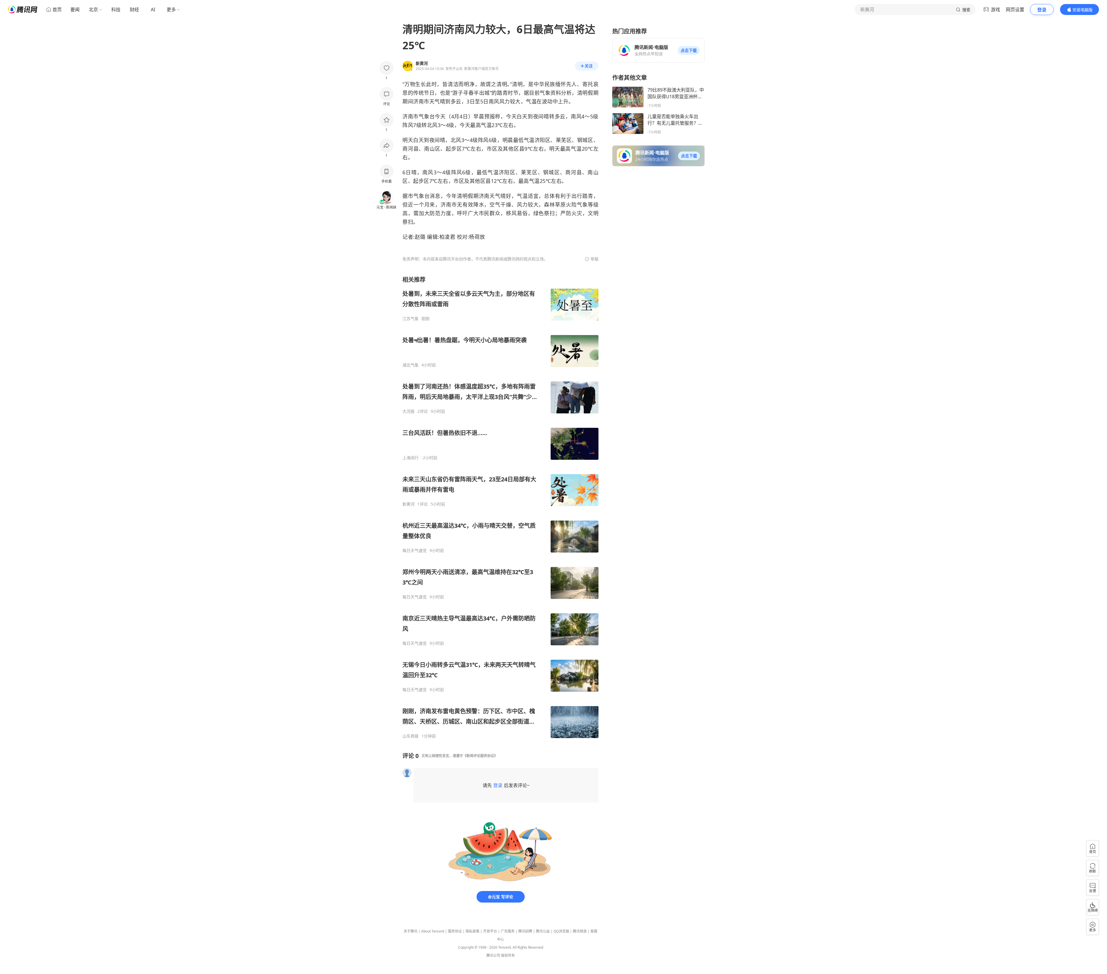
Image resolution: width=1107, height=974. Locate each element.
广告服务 (508, 931)
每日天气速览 (414, 551)
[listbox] (500, 507)
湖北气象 (410, 365)
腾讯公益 (543, 931)
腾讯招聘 (525, 931)
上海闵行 (410, 458)
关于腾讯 (410, 931)
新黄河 (408, 504)
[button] (689, 50)
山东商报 (410, 736)
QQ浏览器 (561, 931)
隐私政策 (472, 931)
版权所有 (508, 955)
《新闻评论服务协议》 (480, 755)
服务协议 (455, 931)
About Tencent (432, 931)
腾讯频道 (580, 931)
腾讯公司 (493, 955)
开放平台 (490, 931)
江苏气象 (410, 319)
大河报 (408, 411)
